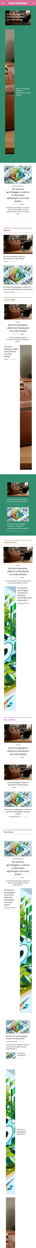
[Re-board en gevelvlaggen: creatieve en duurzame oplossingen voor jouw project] (18, 175)
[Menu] (3, 3)
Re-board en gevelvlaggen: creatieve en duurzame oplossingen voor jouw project (18, 195)
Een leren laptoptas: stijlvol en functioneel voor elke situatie (16, 17)
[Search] (33, 3)
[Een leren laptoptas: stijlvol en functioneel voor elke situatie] (9, 91)
